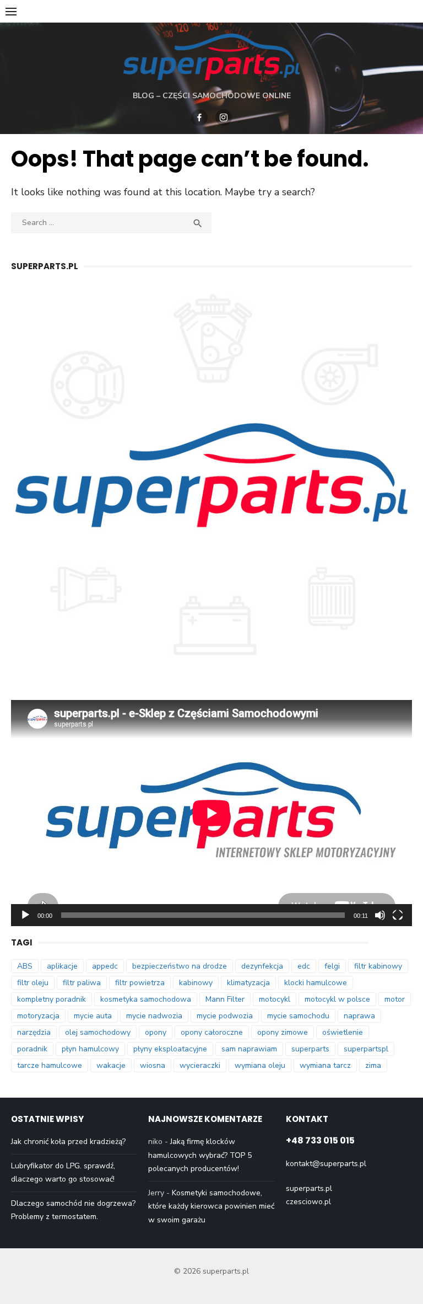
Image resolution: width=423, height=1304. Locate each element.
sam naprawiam (249, 1049)
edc (303, 966)
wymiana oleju (260, 1065)
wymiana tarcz (325, 1065)
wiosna (152, 1065)
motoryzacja (38, 1016)
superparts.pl (309, 1188)
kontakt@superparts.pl (326, 1163)
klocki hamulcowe (315, 982)
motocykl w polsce (337, 999)
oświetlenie (342, 1032)
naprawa (359, 1016)
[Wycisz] (380, 915)
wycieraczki (200, 1065)
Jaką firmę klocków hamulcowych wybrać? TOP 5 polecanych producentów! (200, 1155)
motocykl (274, 999)
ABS (24, 966)
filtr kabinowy (378, 966)
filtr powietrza (140, 982)
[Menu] (11, 11)
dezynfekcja (262, 966)
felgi (332, 966)
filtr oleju (32, 982)
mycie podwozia (225, 1016)
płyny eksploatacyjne (170, 1049)
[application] (211, 813)
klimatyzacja (248, 982)
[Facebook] (199, 117)
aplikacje (62, 966)
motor (394, 999)
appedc (105, 966)
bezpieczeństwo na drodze (179, 966)
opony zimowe (282, 1032)
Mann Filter (225, 999)
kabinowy (196, 982)
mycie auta (93, 1016)
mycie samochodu (298, 1016)
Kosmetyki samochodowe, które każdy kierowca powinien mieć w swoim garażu (211, 1206)
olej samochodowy (98, 1032)
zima (373, 1065)
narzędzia (34, 1032)
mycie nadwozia (154, 1016)
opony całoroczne (212, 1032)
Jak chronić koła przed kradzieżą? (68, 1141)
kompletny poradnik (51, 999)
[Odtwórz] (25, 915)
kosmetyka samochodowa (145, 999)
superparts (310, 1049)
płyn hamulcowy (90, 1049)
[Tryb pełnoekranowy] (397, 915)
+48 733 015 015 (320, 1140)
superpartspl (366, 1049)
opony (155, 1032)
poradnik (32, 1049)
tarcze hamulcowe (49, 1065)
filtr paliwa (82, 982)
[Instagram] (223, 117)
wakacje (111, 1065)
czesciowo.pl (308, 1201)
